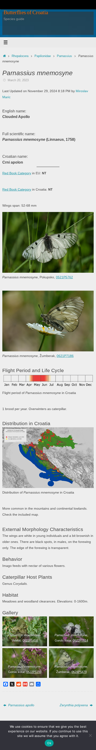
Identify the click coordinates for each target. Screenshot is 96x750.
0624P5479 (78, 672)
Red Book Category (16, 173)
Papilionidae (42, 56)
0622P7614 (80, 640)
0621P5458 (30, 640)
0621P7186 (65, 356)
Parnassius (64, 56)
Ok (49, 743)
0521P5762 (64, 277)
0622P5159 (33, 672)
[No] (90, 735)
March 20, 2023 (18, 80)
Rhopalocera (20, 56)
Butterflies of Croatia (25, 12)
